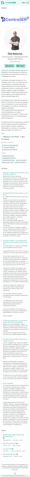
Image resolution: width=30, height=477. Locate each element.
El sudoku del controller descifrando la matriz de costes (15, 340)
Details (26, 475)
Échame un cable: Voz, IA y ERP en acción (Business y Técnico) (16, 173)
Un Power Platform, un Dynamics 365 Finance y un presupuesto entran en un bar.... (15, 242)
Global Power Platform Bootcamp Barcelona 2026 (13, 435)
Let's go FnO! (7, 449)
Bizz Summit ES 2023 (9, 454)
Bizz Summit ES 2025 (9, 443)
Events (3, 430)
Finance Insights (8, 383)
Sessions (4, 168)
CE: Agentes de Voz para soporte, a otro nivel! (15, 194)
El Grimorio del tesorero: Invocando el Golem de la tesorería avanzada (15, 321)
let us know (15, 469)
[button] (25, 2)
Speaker (4, 8)
